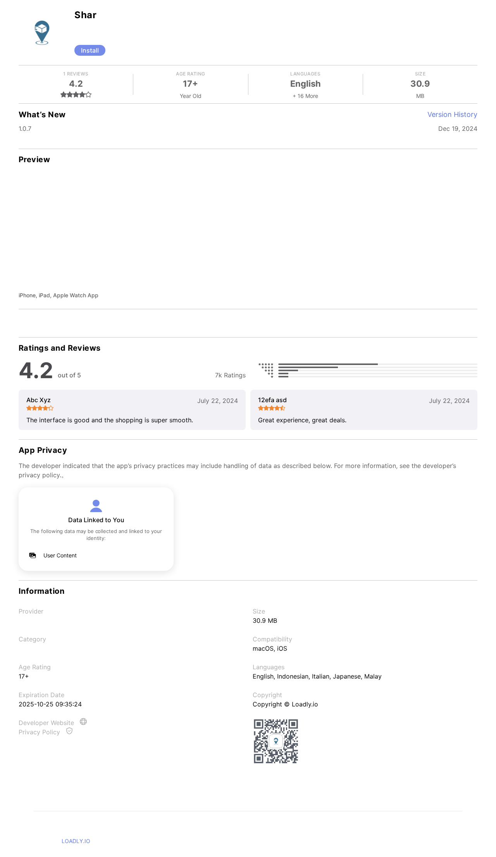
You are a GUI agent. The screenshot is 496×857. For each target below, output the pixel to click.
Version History (452, 114)
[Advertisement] (248, 233)
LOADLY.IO (76, 841)
